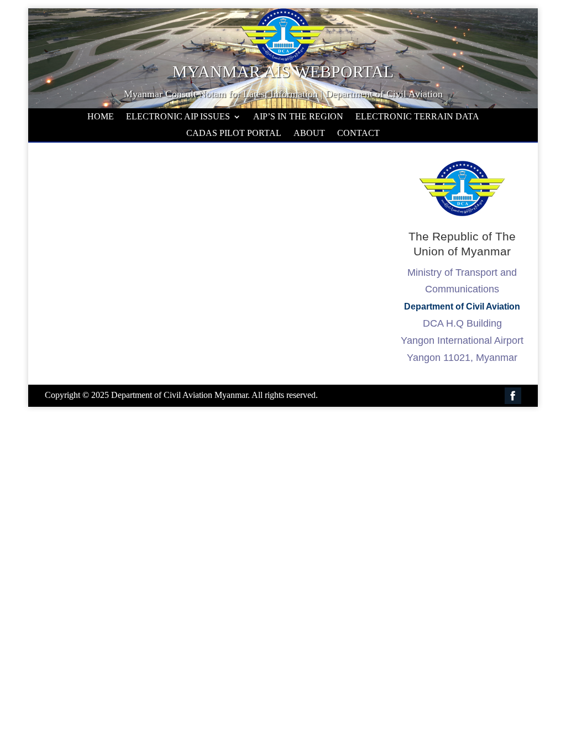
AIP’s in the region (298, 117)
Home (100, 117)
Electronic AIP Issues (178, 117)
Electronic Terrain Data (417, 117)
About (309, 133)
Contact (358, 133)
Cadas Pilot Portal (233, 133)
